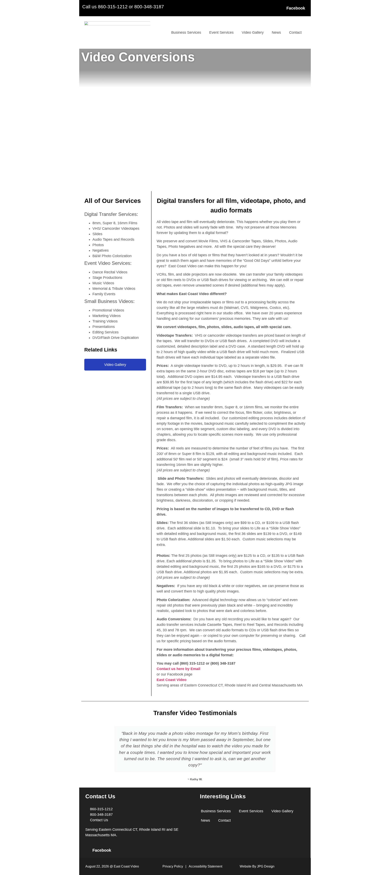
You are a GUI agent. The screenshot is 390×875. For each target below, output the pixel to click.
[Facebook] (281, 8)
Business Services (186, 32)
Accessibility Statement (205, 866)
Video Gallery (253, 32)
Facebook (295, 8)
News (276, 32)
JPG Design (265, 866)
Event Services (221, 32)
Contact (295, 32)
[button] (85, 754)
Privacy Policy (172, 866)
